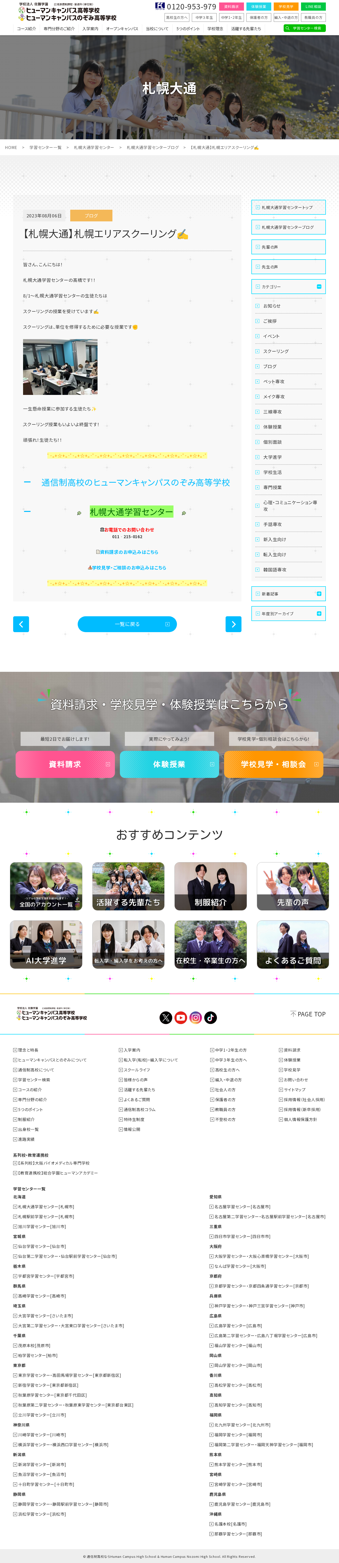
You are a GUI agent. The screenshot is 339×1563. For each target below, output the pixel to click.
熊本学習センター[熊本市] (238, 1464)
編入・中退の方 (286, 17)
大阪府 (215, 1246)
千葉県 (19, 1335)
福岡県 (215, 1415)
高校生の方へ (177, 17)
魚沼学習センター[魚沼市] (42, 1474)
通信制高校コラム (140, 1109)
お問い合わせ (296, 1080)
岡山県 (215, 1355)
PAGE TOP (312, 1013)
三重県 (215, 1226)
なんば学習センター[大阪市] (240, 1266)
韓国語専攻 (275, 569)
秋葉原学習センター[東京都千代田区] (52, 1395)
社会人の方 (225, 1089)
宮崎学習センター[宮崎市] (238, 1484)
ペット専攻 (274, 381)
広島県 (215, 1316)
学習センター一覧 (46, 147)
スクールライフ (137, 1070)
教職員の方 (314, 17)
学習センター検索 (307, 28)
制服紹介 (26, 1119)
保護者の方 (259, 17)
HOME (11, 147)
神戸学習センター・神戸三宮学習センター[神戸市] (259, 1306)
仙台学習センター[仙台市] (42, 1246)
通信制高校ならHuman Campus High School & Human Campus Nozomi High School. (154, 1556)
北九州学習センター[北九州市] (242, 1425)
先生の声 (270, 267)
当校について (157, 28)
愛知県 (215, 1197)
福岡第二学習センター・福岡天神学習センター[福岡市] (263, 1444)
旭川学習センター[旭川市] (42, 1226)
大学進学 (272, 457)
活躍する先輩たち (246, 28)
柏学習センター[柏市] (38, 1355)
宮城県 (19, 1236)
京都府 (215, 1276)
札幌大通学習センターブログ (152, 147)
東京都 (19, 1365)
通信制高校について (36, 1070)
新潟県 (19, 1454)
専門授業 (272, 487)
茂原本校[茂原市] (34, 1345)
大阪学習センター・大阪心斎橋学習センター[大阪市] (261, 1256)
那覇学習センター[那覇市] (238, 1534)
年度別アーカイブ (277, 614)
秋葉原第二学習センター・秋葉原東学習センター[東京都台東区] (76, 1405)
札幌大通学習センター (94, 147)
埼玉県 (19, 1306)
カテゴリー (271, 287)
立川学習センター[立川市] (42, 1415)
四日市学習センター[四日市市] (242, 1236)
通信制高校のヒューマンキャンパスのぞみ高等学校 (135, 482)
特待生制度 (134, 1119)
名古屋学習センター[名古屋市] (242, 1206)
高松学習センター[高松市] (238, 1385)
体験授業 (258, 6)
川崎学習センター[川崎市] (42, 1435)
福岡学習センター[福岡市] (238, 1435)
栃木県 (19, 1266)
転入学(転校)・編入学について (151, 1060)
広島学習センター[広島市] (238, 1325)
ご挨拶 (270, 321)
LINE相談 (313, 6)
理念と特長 (28, 1050)
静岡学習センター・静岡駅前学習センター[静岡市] (63, 1504)
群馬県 (19, 1286)
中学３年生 (204, 17)
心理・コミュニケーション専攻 (290, 505)
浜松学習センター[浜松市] (42, 1514)
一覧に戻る (127, 623)
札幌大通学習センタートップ (287, 207)
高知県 (215, 1395)
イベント (271, 336)
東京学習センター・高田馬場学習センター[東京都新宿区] (69, 1375)
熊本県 (215, 1454)
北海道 (19, 1197)
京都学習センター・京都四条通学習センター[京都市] (261, 1286)
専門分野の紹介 (32, 1099)
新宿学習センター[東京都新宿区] (48, 1385)
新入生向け (275, 539)
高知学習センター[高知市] (238, 1405)
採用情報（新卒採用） (303, 1109)
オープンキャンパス (122, 28)
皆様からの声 (136, 1080)
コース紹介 (26, 28)
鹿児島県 (217, 1494)
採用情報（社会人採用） (305, 1099)
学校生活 (272, 472)
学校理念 (215, 28)
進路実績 (26, 1139)
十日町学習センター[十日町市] (46, 1484)
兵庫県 (215, 1296)
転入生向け (275, 554)
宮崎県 (215, 1474)
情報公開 (132, 1129)
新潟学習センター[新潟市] (42, 1464)
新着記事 (270, 594)
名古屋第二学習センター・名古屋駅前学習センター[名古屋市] (270, 1216)
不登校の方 (225, 1119)
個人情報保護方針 (300, 1119)
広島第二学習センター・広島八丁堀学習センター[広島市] (266, 1335)
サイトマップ (295, 1089)
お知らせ (272, 305)
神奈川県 (21, 1425)
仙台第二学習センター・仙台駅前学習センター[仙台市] (67, 1256)
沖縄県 (215, 1514)
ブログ (269, 366)
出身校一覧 (28, 1129)
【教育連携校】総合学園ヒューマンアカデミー (58, 1173)
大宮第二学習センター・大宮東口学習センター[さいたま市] (71, 1325)
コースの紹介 (30, 1089)
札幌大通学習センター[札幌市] (46, 1206)
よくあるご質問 (137, 1099)
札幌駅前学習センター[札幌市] (46, 1216)
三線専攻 (272, 411)
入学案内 (90, 28)
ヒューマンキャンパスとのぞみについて (52, 1060)
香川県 (215, 1375)
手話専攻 (272, 524)
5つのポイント (188, 28)
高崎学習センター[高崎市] (42, 1296)
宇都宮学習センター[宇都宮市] (46, 1276)
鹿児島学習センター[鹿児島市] (242, 1504)
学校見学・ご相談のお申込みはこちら (129, 567)
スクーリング (276, 351)
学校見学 (286, 6)
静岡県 (19, 1494)
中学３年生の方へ (231, 1060)
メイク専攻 (274, 396)
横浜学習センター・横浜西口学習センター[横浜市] (63, 1444)
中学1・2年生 (231, 17)
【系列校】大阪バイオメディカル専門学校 (54, 1163)
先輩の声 (270, 247)
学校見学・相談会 (273, 764)
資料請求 (231, 6)
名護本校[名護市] (230, 1524)
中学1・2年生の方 (231, 1050)
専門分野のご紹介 (59, 28)
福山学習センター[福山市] (238, 1345)
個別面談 (272, 442)
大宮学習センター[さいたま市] (45, 1316)
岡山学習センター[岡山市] (238, 1365)
